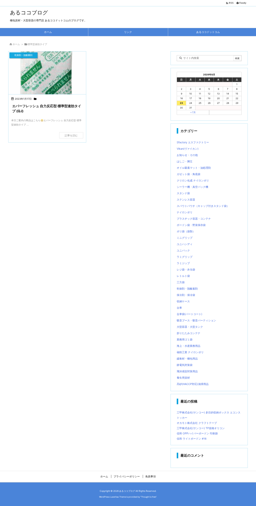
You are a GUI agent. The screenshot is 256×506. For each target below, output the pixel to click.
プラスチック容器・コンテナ (194, 218)
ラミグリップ (184, 256)
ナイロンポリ (184, 212)
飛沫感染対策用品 (187, 371)
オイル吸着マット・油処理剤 (194, 167)
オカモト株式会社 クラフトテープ (197, 422)
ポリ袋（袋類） (186, 231)
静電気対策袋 (184, 364)
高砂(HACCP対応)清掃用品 (193, 384)
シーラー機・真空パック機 (192, 186)
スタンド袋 (183, 193)
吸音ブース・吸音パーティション (196, 320)
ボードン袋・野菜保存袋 (191, 225)
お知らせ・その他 (187, 155)
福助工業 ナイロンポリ (190, 352)
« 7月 (193, 112)
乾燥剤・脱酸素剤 (187, 288)
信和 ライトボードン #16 (192, 438)
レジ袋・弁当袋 (186, 269)
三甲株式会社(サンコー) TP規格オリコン (201, 428)
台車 (179, 307)
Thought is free (148, 497)
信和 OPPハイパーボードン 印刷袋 (197, 433)
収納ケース (183, 301)
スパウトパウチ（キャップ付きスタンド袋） (203, 205)
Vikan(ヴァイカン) (187, 148)
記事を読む (71, 135)
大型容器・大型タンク (190, 326)
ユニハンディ (184, 244)
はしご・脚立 (184, 161)
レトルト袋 (183, 275)
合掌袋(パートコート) (189, 314)
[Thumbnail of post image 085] (47, 77)
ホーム (16, 44)
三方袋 (181, 282)
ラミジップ (183, 263)
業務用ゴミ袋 (184, 339)
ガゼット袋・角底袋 (188, 174)
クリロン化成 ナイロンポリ (193, 180)
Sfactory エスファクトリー (193, 142)
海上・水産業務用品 (188, 345)
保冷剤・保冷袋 (186, 294)
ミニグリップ (184, 237)
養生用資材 (183, 377)
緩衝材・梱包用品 (187, 358)
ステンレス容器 (186, 199)
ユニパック (183, 250)
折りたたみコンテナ (188, 333)
